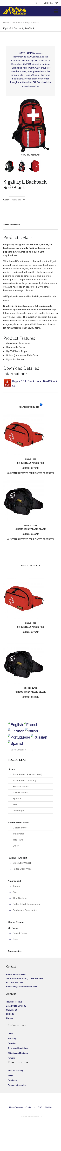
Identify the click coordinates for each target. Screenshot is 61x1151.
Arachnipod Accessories (25, 910)
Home (6, 22)
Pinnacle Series (21, 786)
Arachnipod (14, 881)
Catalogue (12, 1080)
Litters (11, 769)
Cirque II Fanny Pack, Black (30, 527)
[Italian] (31, 731)
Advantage (18, 810)
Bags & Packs (32, 22)
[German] (16, 731)
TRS (15, 804)
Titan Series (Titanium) (24, 780)
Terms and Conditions (18, 1048)
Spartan (17, 798)
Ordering (12, 1043)
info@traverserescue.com (25, 987)
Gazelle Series (20, 792)
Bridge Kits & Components (26, 904)
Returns (11, 1058)
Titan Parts (18, 833)
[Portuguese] (19, 737)
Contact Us (30, 1107)
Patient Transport (17, 857)
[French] (31, 724)
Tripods (16, 886)
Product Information (17, 1085)
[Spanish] (16, 743)
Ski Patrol (17, 22)
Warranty (12, 1038)
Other (16, 845)
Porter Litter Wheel (22, 869)
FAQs (10, 1075)
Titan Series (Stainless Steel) (27, 774)
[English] (15, 724)
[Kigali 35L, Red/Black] (30, 125)
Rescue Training (15, 1070)
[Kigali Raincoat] (34, 171)
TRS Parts (18, 839)
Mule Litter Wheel (22, 862)
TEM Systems (20, 898)
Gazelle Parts (20, 827)
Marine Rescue (16, 922)
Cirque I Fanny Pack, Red (30, 461)
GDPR (11, 1033)
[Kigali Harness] (9, 171)
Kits (14, 892)
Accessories (14, 951)
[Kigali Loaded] (22, 171)
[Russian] (39, 737)
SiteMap (48, 1107)
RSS (40, 1107)
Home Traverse (16, 1107)
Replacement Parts (18, 822)
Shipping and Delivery (18, 1053)
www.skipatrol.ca (30, 86)
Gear (15, 939)
